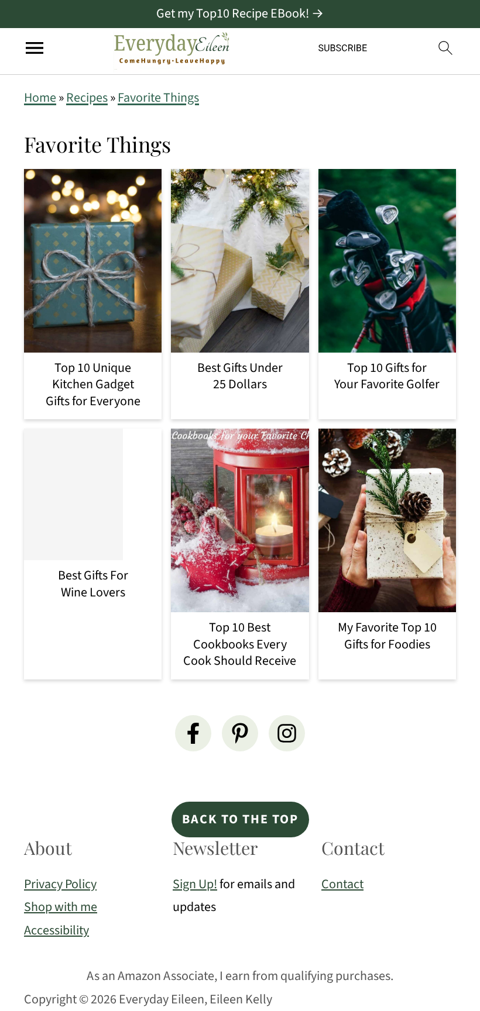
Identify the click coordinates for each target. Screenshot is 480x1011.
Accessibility (56, 930)
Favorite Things (158, 97)
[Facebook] (193, 733)
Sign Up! (195, 884)
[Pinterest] (240, 733)
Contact (342, 884)
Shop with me (60, 907)
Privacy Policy (60, 884)
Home (40, 97)
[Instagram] (287, 733)
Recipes (87, 97)
